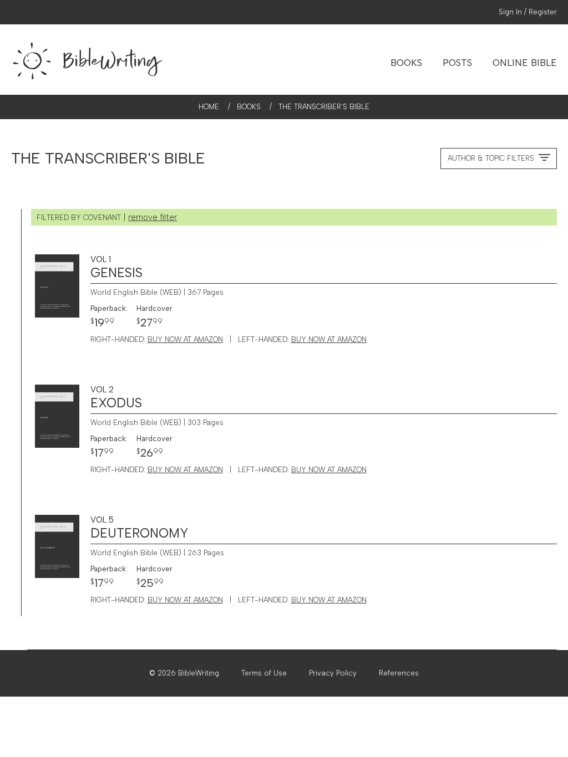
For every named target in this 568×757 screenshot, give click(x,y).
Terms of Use (264, 673)
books (249, 107)
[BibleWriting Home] (88, 60)
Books (406, 62)
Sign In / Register (528, 12)
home (209, 107)
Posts (457, 62)
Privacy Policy (333, 673)
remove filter (152, 217)
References (399, 673)
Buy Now (185, 339)
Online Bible (525, 62)
